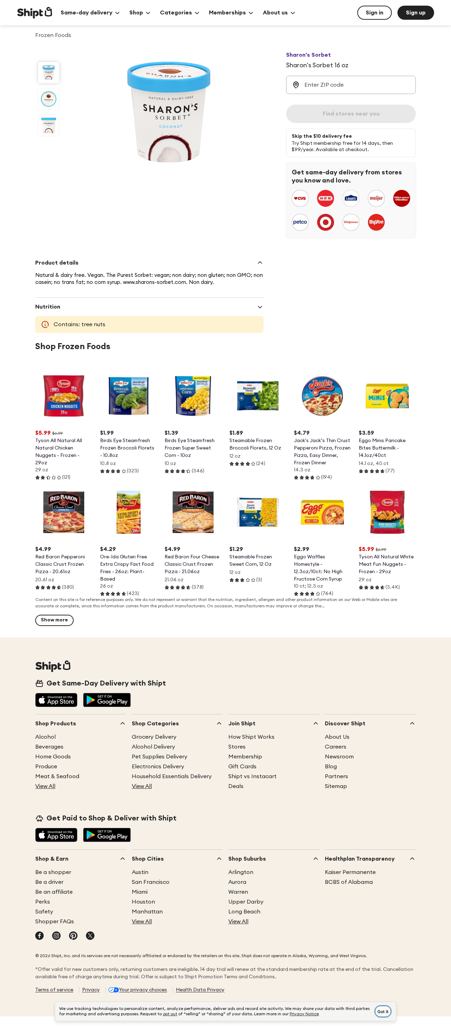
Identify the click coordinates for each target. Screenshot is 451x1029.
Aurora (237, 882)
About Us (337, 737)
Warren (238, 892)
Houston (143, 902)
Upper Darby (246, 902)
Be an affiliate (54, 892)
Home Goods (53, 757)
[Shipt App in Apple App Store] (56, 700)
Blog (331, 766)
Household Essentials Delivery (172, 776)
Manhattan (147, 912)
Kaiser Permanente (350, 872)
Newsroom (339, 757)
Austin (140, 872)
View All (45, 786)
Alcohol (45, 737)
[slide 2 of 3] (48, 99)
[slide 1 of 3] (48, 72)
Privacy (91, 989)
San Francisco (150, 882)
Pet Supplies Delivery (159, 757)
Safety (44, 912)
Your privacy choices (143, 989)
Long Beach (244, 912)
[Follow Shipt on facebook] (39, 936)
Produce (46, 766)
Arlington (240, 872)
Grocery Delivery (154, 737)
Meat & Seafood (57, 776)
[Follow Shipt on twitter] (90, 936)
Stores (237, 747)
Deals (235, 786)
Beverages (49, 747)
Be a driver (49, 882)
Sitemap (336, 786)
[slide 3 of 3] (48, 125)
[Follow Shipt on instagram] (56, 936)
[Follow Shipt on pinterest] (73, 936)
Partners (336, 776)
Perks (42, 902)
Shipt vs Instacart (252, 776)
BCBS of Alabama (349, 882)
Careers (335, 747)
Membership (245, 757)
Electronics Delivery (158, 766)
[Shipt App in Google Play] (107, 700)
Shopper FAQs (54, 921)
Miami (140, 892)
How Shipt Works (251, 737)
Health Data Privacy (200, 989)
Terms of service (54, 989)
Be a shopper (53, 872)
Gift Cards (242, 766)
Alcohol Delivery (153, 747)
